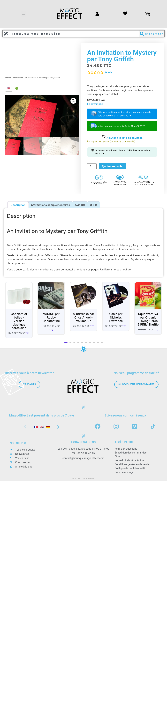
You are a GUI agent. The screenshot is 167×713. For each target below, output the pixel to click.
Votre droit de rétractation (129, 457)
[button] (23, 14)
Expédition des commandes (130, 449)
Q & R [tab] (93, 205)
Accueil (8, 78)
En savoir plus (95, 104)
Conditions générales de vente (132, 461)
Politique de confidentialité (130, 465)
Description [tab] (18, 205)
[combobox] (71, 33)
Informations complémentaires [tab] (50, 205)
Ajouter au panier (112, 166)
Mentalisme (18, 78)
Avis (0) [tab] (80, 205)
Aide (117, 453)
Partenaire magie (124, 469)
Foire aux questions (126, 445)
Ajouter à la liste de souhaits (124, 137)
